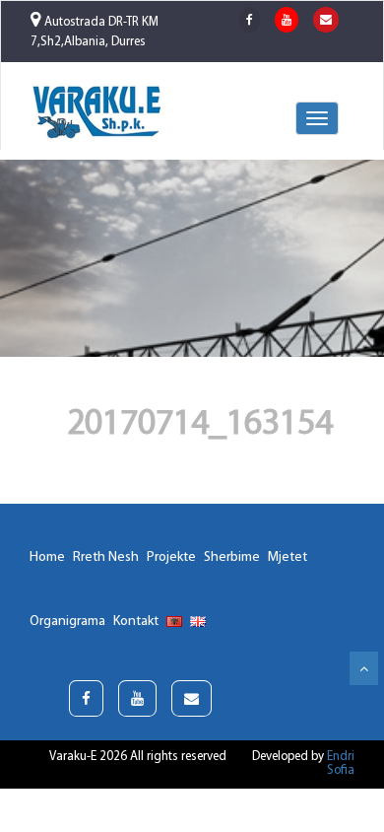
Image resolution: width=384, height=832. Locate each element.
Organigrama (67, 621)
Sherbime (232, 557)
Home (47, 557)
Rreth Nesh (106, 557)
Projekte (171, 557)
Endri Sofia (340, 763)
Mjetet (287, 557)
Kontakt (136, 621)
